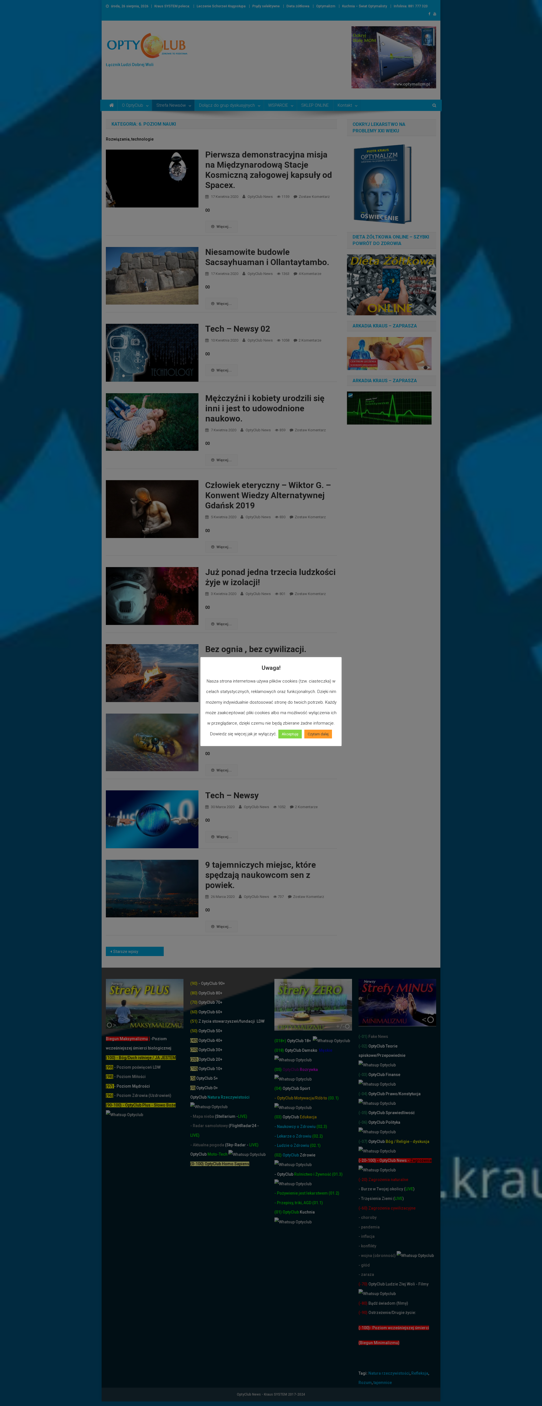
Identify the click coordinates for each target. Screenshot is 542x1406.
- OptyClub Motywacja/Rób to (301, 1098)
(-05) (363, 1112)
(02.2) (317, 1136)
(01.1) (317, 1203)
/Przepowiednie (390, 1055)
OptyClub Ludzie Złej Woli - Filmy (398, 1284)
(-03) (363, 1074)
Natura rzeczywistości (389, 1373)
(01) (278, 1212)
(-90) (363, 1312)
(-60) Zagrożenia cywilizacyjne (387, 1208)
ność (327, 1174)
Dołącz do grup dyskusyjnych (227, 105)
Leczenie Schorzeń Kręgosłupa (221, 6)
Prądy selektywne (266, 6)
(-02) (363, 1046)
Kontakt (345, 105)
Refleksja (419, 1373)
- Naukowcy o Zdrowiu (295, 1126)
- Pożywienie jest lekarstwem (301, 1193)
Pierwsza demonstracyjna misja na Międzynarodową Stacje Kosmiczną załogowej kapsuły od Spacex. (268, 170)
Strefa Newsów (171, 105)
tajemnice (382, 1382)
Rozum (365, 1382)
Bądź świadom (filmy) (388, 1303)
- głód (364, 1265)
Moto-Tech (209, 1154)
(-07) (363, 1141)
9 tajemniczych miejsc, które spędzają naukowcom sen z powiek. (260, 875)
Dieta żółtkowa (298, 6)
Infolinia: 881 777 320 (411, 6)
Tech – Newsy (232, 795)
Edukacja (300, 1117)
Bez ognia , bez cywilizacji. (255, 649)
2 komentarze (310, 340)
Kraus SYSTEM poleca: (172, 6)
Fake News (378, 1036)
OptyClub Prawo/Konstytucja (394, 1094)
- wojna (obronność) (378, 1255)
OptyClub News (260, 196)
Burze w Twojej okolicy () (388, 1189)
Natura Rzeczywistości (220, 1097)
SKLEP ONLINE (315, 105)
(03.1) (333, 1098)
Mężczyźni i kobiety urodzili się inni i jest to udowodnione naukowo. (264, 408)
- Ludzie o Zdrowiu (292, 1145)
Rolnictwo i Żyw (298, 1174)
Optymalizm (325, 6)
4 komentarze (310, 274)
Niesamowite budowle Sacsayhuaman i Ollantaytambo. (267, 257)
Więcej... (224, 226)
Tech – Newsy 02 (237, 329)
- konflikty (367, 1246)
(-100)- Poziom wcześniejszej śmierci (394, 1328)
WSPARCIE (278, 105)
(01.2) (334, 1193)
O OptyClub (132, 105)
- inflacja (367, 1236)
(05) (278, 1069)
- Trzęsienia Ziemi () (381, 1198)
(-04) (363, 1094)
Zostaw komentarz (314, 196)
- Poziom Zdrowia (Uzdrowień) (138, 1095)
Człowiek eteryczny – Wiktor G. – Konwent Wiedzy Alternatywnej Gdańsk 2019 (268, 495)
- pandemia (369, 1227)
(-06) (363, 1122)
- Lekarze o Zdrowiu (293, 1136)
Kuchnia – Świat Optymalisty (364, 6)
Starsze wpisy (125, 951)
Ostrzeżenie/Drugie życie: (392, 1312)
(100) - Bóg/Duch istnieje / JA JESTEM (141, 1057)
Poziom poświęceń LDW (139, 1067)
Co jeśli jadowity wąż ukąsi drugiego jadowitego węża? (257, 724)
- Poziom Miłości (126, 1076)
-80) (364, 1303)
